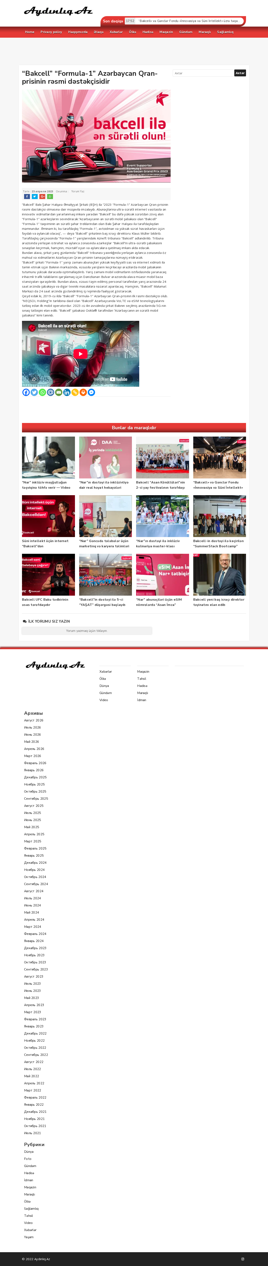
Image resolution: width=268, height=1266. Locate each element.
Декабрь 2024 (35, 863)
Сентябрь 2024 (36, 884)
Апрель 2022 (34, 1083)
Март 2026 (32, 756)
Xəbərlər (30, 1230)
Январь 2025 (34, 855)
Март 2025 (32, 841)
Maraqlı (29, 1194)
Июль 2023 (32, 984)
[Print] (83, 392)
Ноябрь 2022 (34, 1041)
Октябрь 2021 (35, 1126)
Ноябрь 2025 (34, 784)
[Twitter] (34, 392)
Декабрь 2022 (35, 1033)
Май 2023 (31, 998)
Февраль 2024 (35, 934)
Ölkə (27, 1201)
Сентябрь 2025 (36, 799)
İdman (28, 1180)
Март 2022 (32, 1090)
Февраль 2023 (35, 1019)
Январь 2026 (34, 770)
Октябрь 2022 (35, 1048)
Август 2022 (33, 1062)
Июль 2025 (32, 813)
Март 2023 (32, 1012)
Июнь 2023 (32, 991)
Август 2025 (33, 806)
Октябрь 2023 (35, 962)
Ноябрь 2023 (34, 955)
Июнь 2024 (32, 905)
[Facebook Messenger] (91, 392)
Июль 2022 (32, 1069)
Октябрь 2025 (35, 791)
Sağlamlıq (31, 1209)
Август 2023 (33, 976)
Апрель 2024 (34, 920)
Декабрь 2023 (35, 948)
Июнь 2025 (32, 820)
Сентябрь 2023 (36, 969)
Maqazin (30, 1187)
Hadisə (29, 1173)
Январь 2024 (34, 941)
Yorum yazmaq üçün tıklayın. (87, 631)
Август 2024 (33, 891)
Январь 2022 (34, 1105)
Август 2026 (33, 720)
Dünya (29, 1152)
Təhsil (28, 1216)
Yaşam (29, 1237)
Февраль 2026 (35, 763)
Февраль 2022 (35, 1097)
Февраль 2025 (35, 848)
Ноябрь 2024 (34, 870)
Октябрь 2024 (35, 877)
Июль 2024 (32, 898)
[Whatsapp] (42, 392)
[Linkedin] (67, 392)
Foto (27, 1159)
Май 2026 (31, 742)
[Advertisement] (134, 52)
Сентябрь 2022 (36, 1055)
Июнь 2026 (32, 735)
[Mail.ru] (50, 392)
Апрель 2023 (34, 1005)
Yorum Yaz (78, 191)
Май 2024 (31, 912)
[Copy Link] (75, 392)
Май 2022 (31, 1076)
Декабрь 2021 (35, 1112)
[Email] (58, 392)
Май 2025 (31, 827)
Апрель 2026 (34, 749)
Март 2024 (32, 927)
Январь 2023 (34, 1026)
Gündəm (30, 1166)
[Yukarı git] (260, 1258)
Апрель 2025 (34, 834)
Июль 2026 (32, 727)
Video (28, 1223)
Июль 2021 (32, 1133)
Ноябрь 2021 (34, 1119)
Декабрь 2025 (35, 777)
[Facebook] (26, 392)
